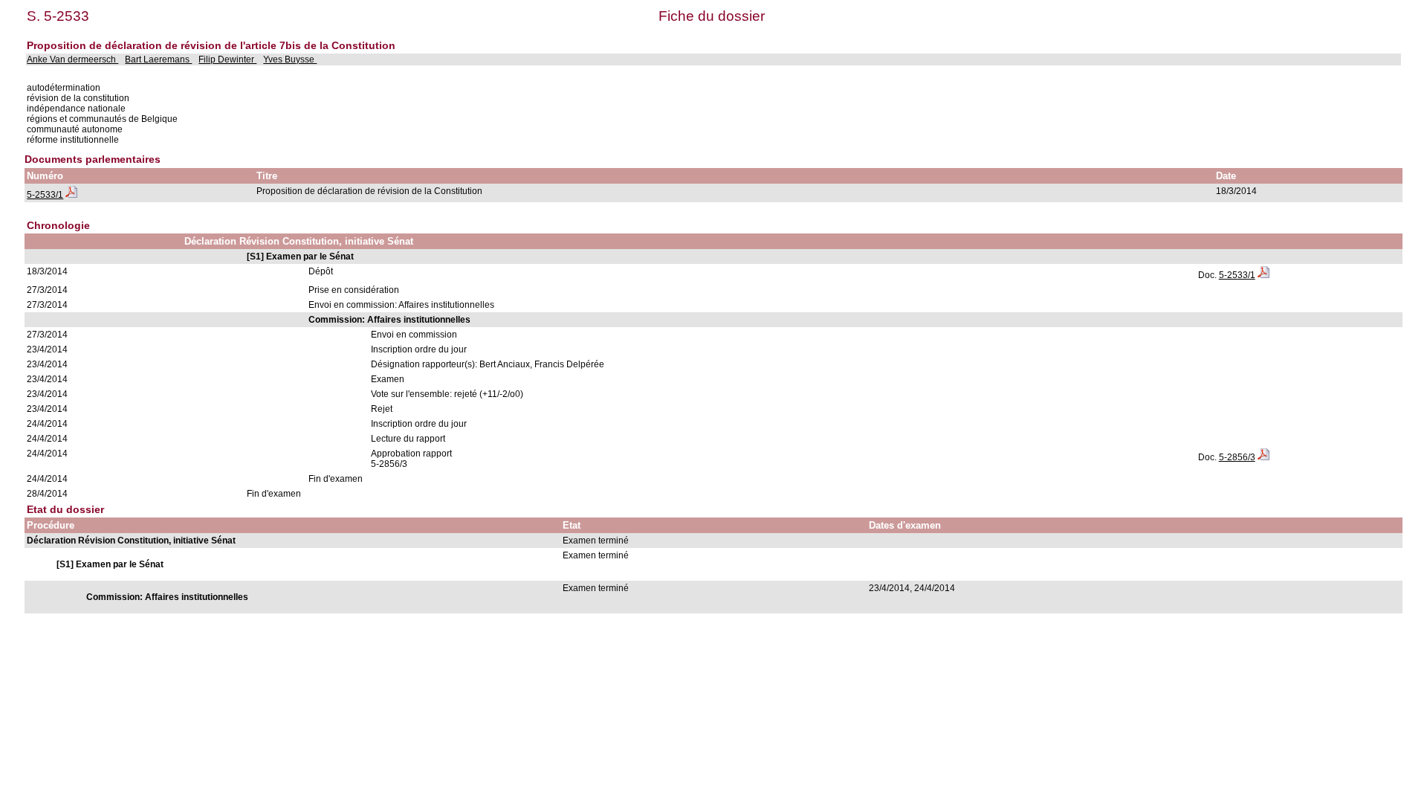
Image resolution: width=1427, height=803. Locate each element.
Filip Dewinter (227, 59)
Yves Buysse (290, 59)
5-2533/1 (45, 195)
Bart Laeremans (158, 59)
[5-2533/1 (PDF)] (71, 195)
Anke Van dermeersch (72, 59)
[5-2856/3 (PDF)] (1263, 457)
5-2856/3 (1237, 457)
